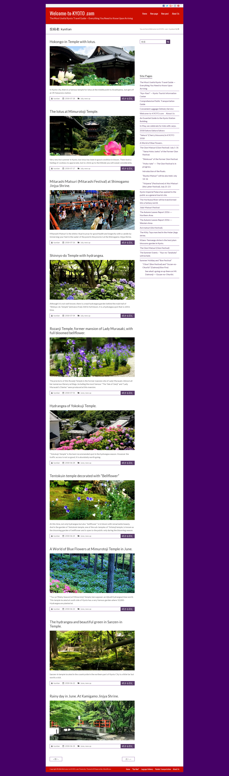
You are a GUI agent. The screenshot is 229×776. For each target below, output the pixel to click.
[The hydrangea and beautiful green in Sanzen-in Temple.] (92, 632)
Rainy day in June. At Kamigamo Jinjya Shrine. (84, 696)
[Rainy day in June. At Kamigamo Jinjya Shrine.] (92, 702)
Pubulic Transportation (163, 769)
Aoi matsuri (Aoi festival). (151, 227)
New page (154, 13)
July (81, 98)
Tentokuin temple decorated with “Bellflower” (84, 476)
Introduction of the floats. (154, 171)
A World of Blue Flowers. (151, 143)
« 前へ (56, 759)
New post (165, 13)
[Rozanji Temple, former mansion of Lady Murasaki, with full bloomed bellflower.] (92, 338)
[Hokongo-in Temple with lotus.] (92, 47)
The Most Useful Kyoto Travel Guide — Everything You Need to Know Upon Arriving (157, 85)
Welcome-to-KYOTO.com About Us (157, 113)
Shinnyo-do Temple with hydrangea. (77, 255)
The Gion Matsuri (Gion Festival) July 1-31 (159, 147)
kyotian (57, 98)
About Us (175, 13)
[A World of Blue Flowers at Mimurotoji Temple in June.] (92, 554)
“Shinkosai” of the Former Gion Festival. (160, 159)
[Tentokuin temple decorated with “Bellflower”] (92, 481)
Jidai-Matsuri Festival (150, 207)
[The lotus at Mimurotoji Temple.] (92, 117)
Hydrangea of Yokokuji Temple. (73, 406)
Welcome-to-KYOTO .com (72, 13)
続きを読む (127, 98)
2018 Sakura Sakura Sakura (152, 130)
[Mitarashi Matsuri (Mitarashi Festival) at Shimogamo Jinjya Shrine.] (92, 191)
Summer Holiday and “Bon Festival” (156, 260)
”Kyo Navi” (135, 769)
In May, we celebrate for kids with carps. (158, 126)
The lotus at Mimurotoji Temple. (74, 111)
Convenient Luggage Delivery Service (156, 109)
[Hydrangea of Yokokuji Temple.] (92, 411)
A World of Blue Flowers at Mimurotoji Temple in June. (91, 549)
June (82, 393)
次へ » (128, 759)
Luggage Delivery (147, 769)
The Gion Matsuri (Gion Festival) (154, 248)
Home (144, 13)
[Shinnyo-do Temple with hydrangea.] (92, 261)
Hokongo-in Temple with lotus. (73, 42)
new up (87, 98)
